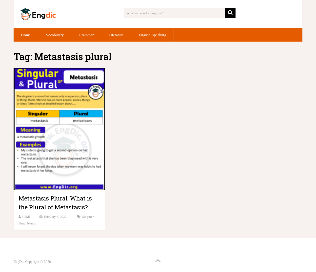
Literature (116, 34)
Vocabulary (55, 34)
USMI (26, 216)
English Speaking (152, 34)
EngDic (19, 261)
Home (26, 34)
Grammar (86, 34)
